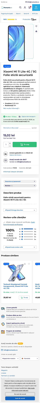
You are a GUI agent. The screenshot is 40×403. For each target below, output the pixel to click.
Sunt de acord (20, 398)
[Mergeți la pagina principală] (6, 7)
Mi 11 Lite (35, 13)
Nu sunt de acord (20, 394)
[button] (20, 7)
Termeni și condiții (8, 376)
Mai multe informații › (11, 108)
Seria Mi (26, 13)
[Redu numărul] (10, 146)
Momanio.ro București (10, 128)
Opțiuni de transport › (29, 116)
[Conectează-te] (25, 7)
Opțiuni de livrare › (16, 155)
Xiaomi (18, 13)
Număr (6, 144)
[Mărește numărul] (10, 143)
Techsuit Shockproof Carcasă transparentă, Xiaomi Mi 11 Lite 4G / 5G (15, 286)
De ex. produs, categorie (15, 18)
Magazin (4, 370)
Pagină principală (7, 13)
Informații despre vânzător (13, 172)
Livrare (3, 373)
